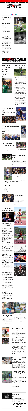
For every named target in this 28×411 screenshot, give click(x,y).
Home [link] (5, 2)
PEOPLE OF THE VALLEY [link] (20, 2)
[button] (27, 2)
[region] (14, 1)
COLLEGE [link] (11, 2)
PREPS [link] (7, 2)
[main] (14, 10)
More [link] (25, 2)
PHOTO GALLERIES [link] (15, 2)
